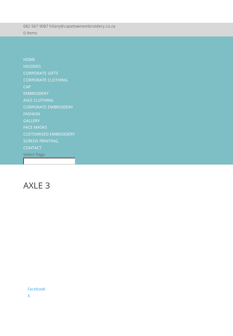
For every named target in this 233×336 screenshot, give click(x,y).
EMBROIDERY (36, 93)
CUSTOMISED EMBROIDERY (49, 134)
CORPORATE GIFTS (40, 73)
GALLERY (31, 120)
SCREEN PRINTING (40, 141)
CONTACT (32, 147)
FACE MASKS (35, 127)
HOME (29, 59)
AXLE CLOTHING (38, 100)
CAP (27, 86)
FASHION (31, 113)
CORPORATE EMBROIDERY (48, 107)
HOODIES (32, 66)
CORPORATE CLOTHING (45, 80)
